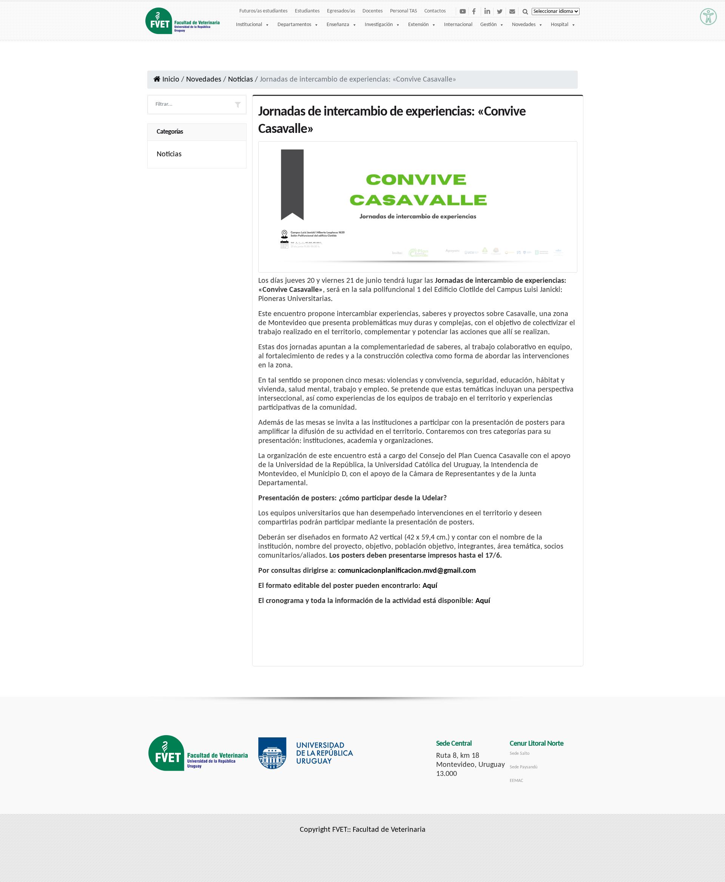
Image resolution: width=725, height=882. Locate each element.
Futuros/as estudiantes (263, 11)
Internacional (458, 25)
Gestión (488, 25)
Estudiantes (307, 11)
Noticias (240, 79)
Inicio (169, 79)
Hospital (559, 25)
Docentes (372, 11)
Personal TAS (403, 11)
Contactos (435, 11)
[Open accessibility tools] (708, 17)
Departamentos (294, 25)
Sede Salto (519, 753)
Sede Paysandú (523, 767)
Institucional (249, 25)
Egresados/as (341, 11)
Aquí (430, 586)
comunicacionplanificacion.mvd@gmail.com (407, 571)
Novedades (523, 25)
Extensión (418, 25)
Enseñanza (338, 25)
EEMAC (516, 781)
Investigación (379, 25)
